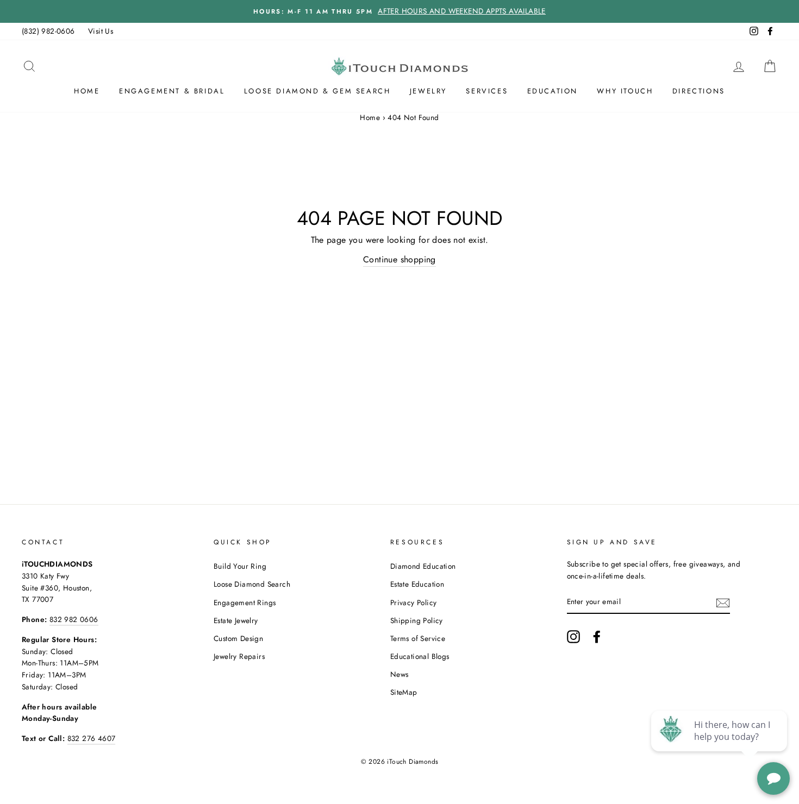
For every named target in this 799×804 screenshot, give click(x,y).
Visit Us (100, 31)
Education (552, 91)
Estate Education (417, 584)
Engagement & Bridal (171, 91)
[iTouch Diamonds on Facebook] (596, 636)
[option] (399, 11)
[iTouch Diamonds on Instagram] (573, 636)
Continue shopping (399, 259)
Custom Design (238, 638)
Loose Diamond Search (252, 584)
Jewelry (428, 91)
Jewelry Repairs (239, 656)
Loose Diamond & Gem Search (317, 91)
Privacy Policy (413, 602)
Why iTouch (625, 91)
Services (487, 91)
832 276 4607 (91, 738)
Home (86, 91)
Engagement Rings (245, 602)
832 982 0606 (73, 619)
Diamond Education (423, 566)
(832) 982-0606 (48, 31)
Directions (698, 91)
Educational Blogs (420, 656)
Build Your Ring (240, 566)
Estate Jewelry (236, 620)
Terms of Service (417, 638)
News (399, 674)
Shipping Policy (416, 620)
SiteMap (403, 692)
